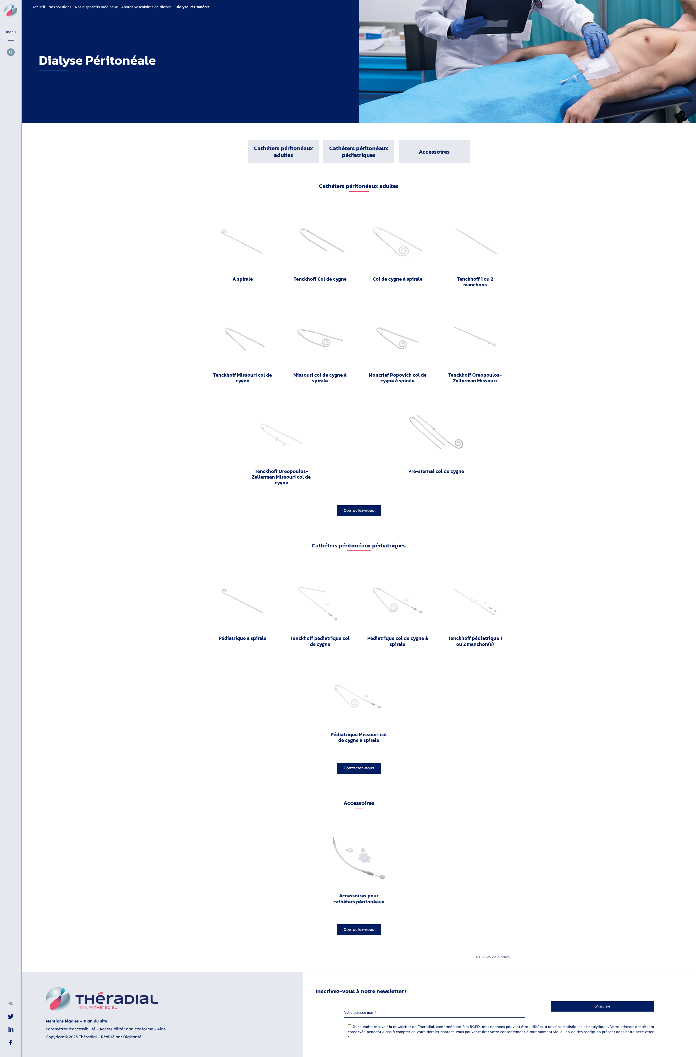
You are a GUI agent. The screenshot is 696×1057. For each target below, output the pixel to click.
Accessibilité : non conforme (126, 1029)
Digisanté (132, 1036)
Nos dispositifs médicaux (96, 7)
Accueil (38, 7)
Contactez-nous (359, 510)
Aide (161, 1029)
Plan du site (95, 1021)
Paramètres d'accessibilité (70, 1029)
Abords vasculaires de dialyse (146, 7)
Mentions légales (62, 1021)
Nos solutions (59, 7)
